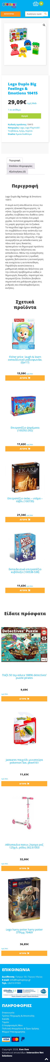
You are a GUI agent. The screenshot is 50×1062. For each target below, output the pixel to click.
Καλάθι (5, 1019)
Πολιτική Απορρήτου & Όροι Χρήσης (20, 1028)
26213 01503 (14, 983)
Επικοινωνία (8, 1012)
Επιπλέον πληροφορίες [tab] (20, 166)
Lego (22, 127)
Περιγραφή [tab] (14, 160)
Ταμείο (5, 1022)
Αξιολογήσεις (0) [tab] (17, 171)
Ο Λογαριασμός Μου (12, 1025)
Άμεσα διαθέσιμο (24, 134)
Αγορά (24, 115)
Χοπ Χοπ (24, 1049)
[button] (44, 25)
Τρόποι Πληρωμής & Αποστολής (18, 1015)
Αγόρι (21, 130)
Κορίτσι (29, 130)
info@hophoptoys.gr (20, 979)
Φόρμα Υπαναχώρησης (13, 1031)
